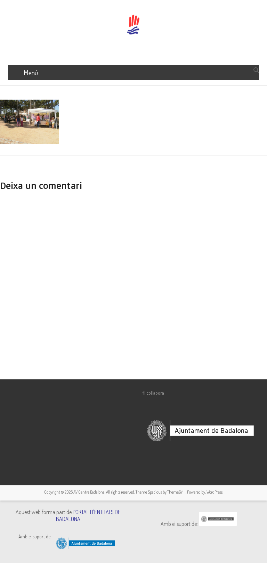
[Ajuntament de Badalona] (218, 523)
